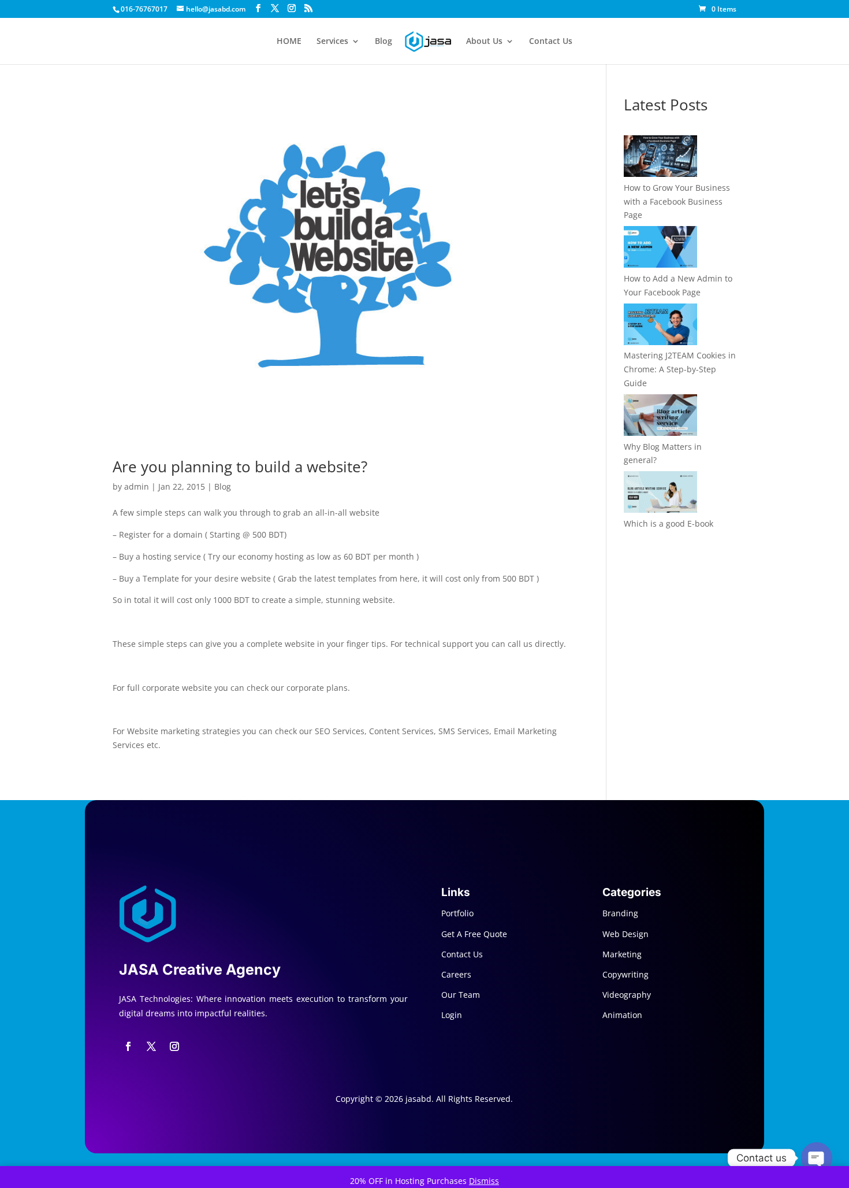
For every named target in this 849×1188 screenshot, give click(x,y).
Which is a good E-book (668, 523)
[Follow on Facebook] (128, 1046)
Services (332, 41)
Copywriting (625, 974)
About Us (484, 41)
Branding (620, 913)
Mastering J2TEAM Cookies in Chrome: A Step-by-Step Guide (680, 369)
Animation (622, 1014)
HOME (289, 41)
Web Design (625, 933)
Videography (626, 994)
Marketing (622, 954)
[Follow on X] (151, 1046)
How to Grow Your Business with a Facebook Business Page (677, 201)
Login (451, 1014)
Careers (456, 974)
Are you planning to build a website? (240, 466)
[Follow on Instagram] (174, 1046)
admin (136, 486)
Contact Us (550, 41)
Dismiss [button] (484, 1180)
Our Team (460, 994)
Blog (383, 41)
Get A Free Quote (474, 933)
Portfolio (457, 913)
